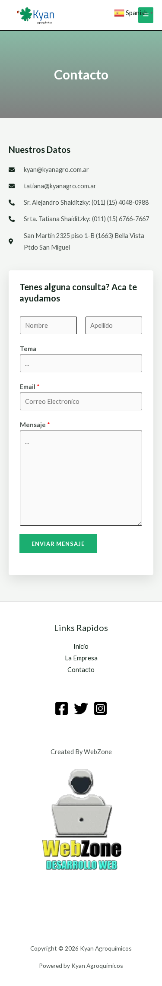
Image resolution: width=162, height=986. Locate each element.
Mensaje (35, 424)
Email (30, 386)
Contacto (81, 669)
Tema (28, 348)
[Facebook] (61, 708)
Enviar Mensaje (58, 543)
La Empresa (81, 658)
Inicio (81, 646)
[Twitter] (81, 708)
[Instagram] (100, 708)
